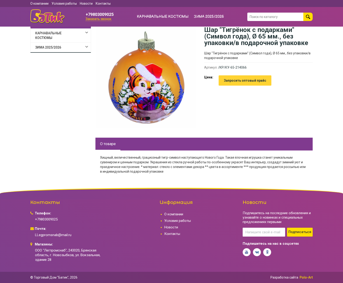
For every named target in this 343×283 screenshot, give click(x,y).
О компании (39, 3)
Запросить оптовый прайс (245, 80)
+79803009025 (100, 14)
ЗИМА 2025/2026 (209, 16)
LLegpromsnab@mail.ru (53, 235)
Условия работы (64, 3)
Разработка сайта (284, 277)
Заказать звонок (98, 19)
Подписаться (299, 232)
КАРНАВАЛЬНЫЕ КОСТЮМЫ (163, 16)
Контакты (103, 3)
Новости (86, 3)
